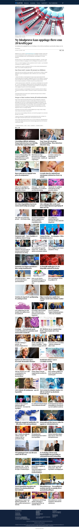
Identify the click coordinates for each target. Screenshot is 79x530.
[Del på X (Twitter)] (61, 50)
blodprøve (33, 125)
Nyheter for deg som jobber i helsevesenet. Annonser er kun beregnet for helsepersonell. (30, 0)
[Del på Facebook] (60, 50)
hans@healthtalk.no (18, 514)
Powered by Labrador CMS (39, 528)
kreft (26, 125)
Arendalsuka (32, 3)
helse (29, 125)
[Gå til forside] (19, 3)
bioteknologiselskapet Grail (30, 53)
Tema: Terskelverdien (53, 3)
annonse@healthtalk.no (23, 517)
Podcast (38, 3)
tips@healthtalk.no (24, 516)
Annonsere (38, 511)
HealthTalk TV (44, 3)
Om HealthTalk (38, 510)
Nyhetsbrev (26, 3)
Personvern (38, 514)
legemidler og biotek (19, 125)
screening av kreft (39, 125)
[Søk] (62, 3)
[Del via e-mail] (63, 50)
